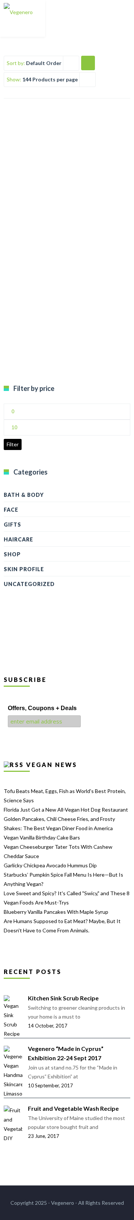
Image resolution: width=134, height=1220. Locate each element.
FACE (11, 510)
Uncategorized (29, 584)
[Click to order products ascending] (88, 62)
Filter (13, 444)
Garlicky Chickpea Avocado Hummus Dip (50, 865)
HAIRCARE (18, 539)
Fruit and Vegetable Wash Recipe (73, 1108)
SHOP (12, 554)
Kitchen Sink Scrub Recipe (63, 997)
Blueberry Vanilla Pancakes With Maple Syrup (56, 912)
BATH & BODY (24, 495)
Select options (67, 198)
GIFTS (12, 524)
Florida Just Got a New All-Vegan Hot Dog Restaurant (66, 809)
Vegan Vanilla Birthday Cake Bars (42, 837)
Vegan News (51, 764)
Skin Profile (24, 569)
